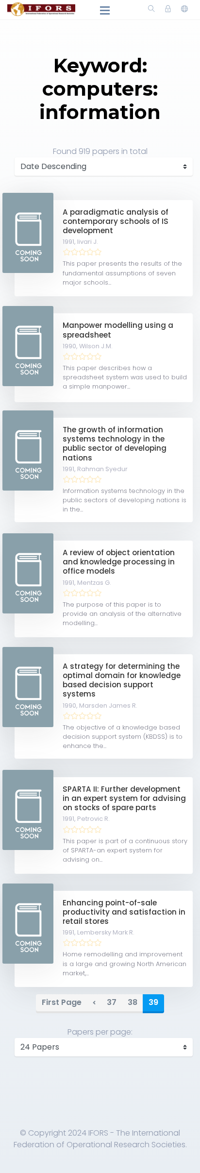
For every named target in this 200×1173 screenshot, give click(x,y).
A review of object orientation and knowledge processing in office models (119, 561)
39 (153, 1002)
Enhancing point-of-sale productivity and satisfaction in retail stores (124, 912)
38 (132, 1002)
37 (112, 1002)
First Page (62, 1002)
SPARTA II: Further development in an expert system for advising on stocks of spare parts (124, 798)
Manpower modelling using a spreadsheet (118, 330)
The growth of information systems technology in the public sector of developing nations (115, 444)
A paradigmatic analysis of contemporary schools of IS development (115, 221)
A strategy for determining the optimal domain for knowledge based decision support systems (122, 680)
